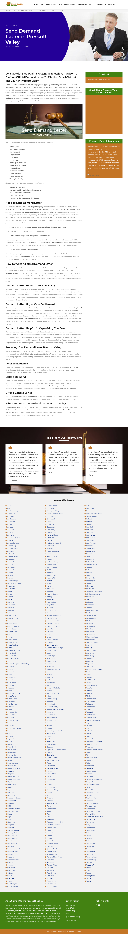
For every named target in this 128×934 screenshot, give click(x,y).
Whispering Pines (93, 811)
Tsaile (88, 728)
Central (10, 661)
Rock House (51, 873)
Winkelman (90, 852)
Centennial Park (13, 658)
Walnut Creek (91, 790)
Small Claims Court (67, 4)
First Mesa (11, 822)
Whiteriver (90, 822)
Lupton (49, 653)
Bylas (9, 613)
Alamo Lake (11, 513)
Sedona (89, 567)
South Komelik (92, 610)
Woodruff (90, 865)
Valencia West (91, 758)
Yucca (88, 878)
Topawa (89, 723)
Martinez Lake (52, 672)
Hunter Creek (52, 559)
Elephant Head (13, 811)
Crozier (10, 736)
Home (36, 4)
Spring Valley (91, 615)
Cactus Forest (12, 618)
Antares (10, 532)
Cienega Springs (13, 693)
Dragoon (10, 774)
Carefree (10, 634)
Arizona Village (12, 548)
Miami (49, 696)
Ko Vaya (50, 607)
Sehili (88, 570)
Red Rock (50, 862)
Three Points (91, 699)
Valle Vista (90, 766)
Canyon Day (12, 632)
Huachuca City (52, 556)
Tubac (88, 733)
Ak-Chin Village (13, 511)
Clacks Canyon (12, 699)
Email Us (72, 920)
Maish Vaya (51, 656)
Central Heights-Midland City (18, 664)
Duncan (10, 787)
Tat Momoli (90, 680)
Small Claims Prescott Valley (22, 10)
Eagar (9, 790)
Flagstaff (10, 825)
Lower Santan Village (55, 648)
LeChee (50, 632)
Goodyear (50, 508)
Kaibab (49, 581)
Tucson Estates (92, 739)
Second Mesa (91, 564)
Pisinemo (50, 835)
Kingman (50, 599)
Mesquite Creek (53, 693)
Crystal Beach (12, 739)
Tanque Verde (91, 677)
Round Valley (52, 886)
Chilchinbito (11, 672)
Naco (49, 723)
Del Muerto (11, 750)
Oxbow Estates (52, 758)
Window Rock (91, 849)
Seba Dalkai (90, 562)
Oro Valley (51, 755)
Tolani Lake (90, 701)
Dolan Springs (12, 763)
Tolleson (89, 704)
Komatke (50, 613)
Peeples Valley (52, 790)
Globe (9, 881)
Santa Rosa (90, 551)
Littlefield (50, 642)
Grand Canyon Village (55, 513)
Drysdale (10, 782)
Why (88, 825)
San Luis (89, 532)
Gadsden (10, 862)
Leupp (49, 634)
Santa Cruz (90, 548)
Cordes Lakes (12, 720)
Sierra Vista (90, 589)
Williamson (90, 843)
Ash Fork (10, 554)
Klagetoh (50, 605)
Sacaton (89, 511)
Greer (49, 522)
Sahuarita (90, 522)
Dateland (10, 744)
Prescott (50, 841)
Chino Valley (12, 677)
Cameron (11, 621)
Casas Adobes (12, 645)
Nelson (49, 728)
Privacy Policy (70, 911)
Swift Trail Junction (93, 672)
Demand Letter (84, 4)
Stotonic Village (92, 637)
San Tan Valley (91, 543)
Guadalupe (51, 527)
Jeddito (50, 570)
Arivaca (10, 540)
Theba (88, 696)
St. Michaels (90, 626)
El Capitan (11, 803)
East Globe (11, 795)
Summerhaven (92, 642)
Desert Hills (11, 755)
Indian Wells (51, 564)
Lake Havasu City (53, 621)
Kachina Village (52, 578)
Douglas (10, 771)
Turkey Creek (91, 744)
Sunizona (89, 658)
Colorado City (12, 712)
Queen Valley (52, 852)
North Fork (51, 742)
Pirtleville (50, 833)
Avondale (11, 559)
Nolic (49, 739)
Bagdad (10, 564)
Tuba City (89, 731)
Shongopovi (91, 581)
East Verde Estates (14, 798)
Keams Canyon (52, 594)
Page (49, 763)
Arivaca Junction (13, 543)
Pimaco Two (51, 809)
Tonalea (89, 709)
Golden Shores (12, 886)
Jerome (50, 573)
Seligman (90, 573)
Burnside (10, 610)
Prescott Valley (52, 843)
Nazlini (49, 725)
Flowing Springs (13, 830)
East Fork (10, 793)
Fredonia (10, 857)
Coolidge (10, 717)
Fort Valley (11, 846)
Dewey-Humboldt (14, 758)
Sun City (89, 648)
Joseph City (51, 575)
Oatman (50, 747)
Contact (112, 4)
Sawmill (89, 554)
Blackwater (11, 586)
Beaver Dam (12, 567)
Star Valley (90, 632)
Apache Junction (13, 538)
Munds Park (51, 720)
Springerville (91, 618)
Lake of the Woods (54, 626)
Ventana (89, 768)
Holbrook (50, 546)
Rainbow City (52, 854)
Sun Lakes (90, 653)
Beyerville (11, 575)
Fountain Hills (12, 852)
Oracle (49, 752)
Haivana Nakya (52, 535)
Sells (88, 575)
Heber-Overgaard (54, 543)
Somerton (90, 605)
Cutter (9, 742)
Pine (48, 814)
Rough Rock (51, 881)
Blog (67, 913)
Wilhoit (89, 835)
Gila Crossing (12, 870)
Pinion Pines (51, 827)
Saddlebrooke (91, 516)
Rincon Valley (52, 865)
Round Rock (51, 884)
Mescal (49, 691)
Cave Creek (11, 653)
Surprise (89, 666)
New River (51, 733)
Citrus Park (11, 696)
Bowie (9, 594)
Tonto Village (91, 717)
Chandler (10, 666)
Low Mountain (52, 645)
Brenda (10, 597)
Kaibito (49, 583)
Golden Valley (52, 505)
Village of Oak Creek (94, 779)
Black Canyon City (14, 583)
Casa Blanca (12, 640)
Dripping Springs (13, 779)
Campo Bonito (13, 626)
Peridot (49, 795)
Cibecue (10, 688)
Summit (89, 645)
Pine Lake (50, 817)
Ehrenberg (11, 801)
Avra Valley (11, 562)
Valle (88, 763)
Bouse (9, 591)
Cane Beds (11, 629)
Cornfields (11, 723)
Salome (89, 524)
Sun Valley (90, 656)
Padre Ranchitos (53, 760)
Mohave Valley (52, 707)
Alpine (9, 524)
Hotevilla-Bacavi (53, 551)
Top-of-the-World (93, 720)
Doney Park (11, 766)
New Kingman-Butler (55, 731)
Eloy (9, 819)
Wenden (89, 801)
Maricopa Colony (53, 669)
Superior (89, 664)
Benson (10, 573)
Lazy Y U (50, 629)
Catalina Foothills (13, 650)
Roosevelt (50, 878)
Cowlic (9, 733)
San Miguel (90, 538)
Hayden (50, 540)
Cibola (9, 691)
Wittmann (90, 862)
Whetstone (90, 809)
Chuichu (10, 685)
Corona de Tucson (14, 728)
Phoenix (50, 798)
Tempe (89, 691)
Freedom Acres (13, 860)
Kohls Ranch (51, 610)
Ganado (10, 865)
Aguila (9, 505)
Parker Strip (51, 774)
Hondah (50, 548)
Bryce (9, 599)
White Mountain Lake (94, 817)
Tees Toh (89, 688)
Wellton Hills (91, 798)
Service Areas (70, 905)
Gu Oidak (50, 524)
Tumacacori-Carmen (94, 742)
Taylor (88, 683)
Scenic (88, 556)
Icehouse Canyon (53, 562)
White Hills (90, 814)
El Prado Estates (13, 809)
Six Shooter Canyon (93, 594)
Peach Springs (52, 787)
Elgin (9, 817)
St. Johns (89, 623)
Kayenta (50, 591)
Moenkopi (51, 704)
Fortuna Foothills (13, 849)
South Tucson (91, 613)
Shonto (89, 583)
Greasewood (51, 516)
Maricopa (50, 666)
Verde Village (91, 771)
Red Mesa (50, 860)
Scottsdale (90, 559)
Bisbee (10, 578)
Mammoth (51, 658)
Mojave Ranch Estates (55, 709)
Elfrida (9, 814)
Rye (87, 505)
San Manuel (90, 535)
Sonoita (89, 607)
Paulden (50, 782)
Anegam (10, 530)
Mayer (49, 674)
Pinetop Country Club (55, 822)
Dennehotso (12, 752)
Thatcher (89, 693)
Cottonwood (12, 731)
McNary (50, 677)
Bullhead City (12, 607)
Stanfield (89, 629)
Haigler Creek (52, 532)
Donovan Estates (13, 768)
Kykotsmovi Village (54, 615)
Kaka (49, 586)
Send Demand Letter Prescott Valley (49, 10)
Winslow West (91, 857)
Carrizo (10, 637)
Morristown (51, 715)
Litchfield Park (52, 640)
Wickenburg (91, 827)
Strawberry (90, 640)
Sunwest (89, 661)
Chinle (9, 674)
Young (88, 873)
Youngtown (90, 876)
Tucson (89, 736)
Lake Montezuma (53, 623)
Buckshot (11, 605)
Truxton (89, 725)
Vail (87, 755)
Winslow (89, 854)
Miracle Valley (52, 699)
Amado (10, 527)
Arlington (10, 551)
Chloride (10, 680)
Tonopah (89, 712)
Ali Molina (11, 522)
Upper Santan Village (94, 750)
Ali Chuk (10, 516)
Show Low (90, 586)
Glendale (10, 878)
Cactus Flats (12, 615)
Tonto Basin (90, 715)
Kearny (49, 597)
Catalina (10, 648)
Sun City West (91, 650)
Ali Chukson (11, 519)
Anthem (10, 535)
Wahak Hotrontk (92, 784)
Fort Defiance (12, 838)
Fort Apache (12, 835)
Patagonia (51, 779)
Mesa (49, 685)
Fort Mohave (12, 841)
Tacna (88, 674)
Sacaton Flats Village (94, 513)
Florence (10, 827)
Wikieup (89, 833)
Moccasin (50, 701)
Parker (49, 771)
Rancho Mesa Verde (54, 857)
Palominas (51, 766)
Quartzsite (51, 846)
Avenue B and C (13, 556)
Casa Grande (12, 642)
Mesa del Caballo (53, 688)
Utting (88, 752)
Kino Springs (51, 602)
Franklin (10, 854)
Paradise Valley (52, 768)
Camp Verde (12, 623)
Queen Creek (52, 849)
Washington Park (92, 793)
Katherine (50, 589)
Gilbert (9, 873)
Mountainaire (52, 717)
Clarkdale (11, 701)
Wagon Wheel (91, 782)
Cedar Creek (12, 656)
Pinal (49, 811)
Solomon (89, 602)
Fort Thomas (12, 843)
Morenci (50, 712)
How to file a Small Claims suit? (99, 80)
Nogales (50, 736)
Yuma (88, 881)
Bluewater (11, 589)
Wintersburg (91, 860)
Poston (49, 838)
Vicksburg (90, 776)
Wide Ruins (90, 830)
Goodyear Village (53, 511)
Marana (50, 664)
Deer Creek (11, 747)
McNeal (50, 680)
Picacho (50, 801)
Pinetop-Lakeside (53, 825)
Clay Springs (12, 704)
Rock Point (51, 876)
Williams (89, 841)
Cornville (10, 725)
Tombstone (90, 707)
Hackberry (51, 530)
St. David (89, 621)
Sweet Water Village (94, 669)
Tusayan (89, 747)
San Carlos (90, 527)
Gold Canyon (12, 884)
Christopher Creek (14, 683)
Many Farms (51, 661)
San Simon (90, 540)
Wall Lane (90, 787)
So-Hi (88, 599)
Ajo (8, 508)
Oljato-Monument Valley (56, 750)
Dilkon (9, 760)
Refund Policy (100, 4)
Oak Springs (51, 744)
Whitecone (90, 819)
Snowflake (90, 597)
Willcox (89, 838)
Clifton (9, 709)
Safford (89, 519)
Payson (49, 784)
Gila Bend (11, 868)
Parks (49, 776)
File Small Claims (48, 4)
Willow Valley (91, 846)
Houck (49, 554)
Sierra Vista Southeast (94, 591)
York (88, 870)
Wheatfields (91, 806)
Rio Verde (50, 870)
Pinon (49, 830)
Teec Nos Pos (91, 685)
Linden (49, 637)
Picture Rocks (52, 803)
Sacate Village (91, 508)
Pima (49, 806)
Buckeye (10, 602)
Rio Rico (50, 868)
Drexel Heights (13, 776)
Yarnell (89, 868)
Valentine (90, 760)
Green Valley (51, 519)
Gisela (9, 876)
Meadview (51, 683)
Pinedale (50, 819)
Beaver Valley (12, 570)
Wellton (89, 795)
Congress (10, 715)
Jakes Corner (52, 567)
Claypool (10, 707)
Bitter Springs (12, 581)
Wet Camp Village (93, 803)
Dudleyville (11, 784)
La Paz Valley (52, 618)
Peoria (49, 793)
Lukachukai (51, 650)
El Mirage (10, 806)
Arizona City (11, 546)
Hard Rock (51, 538)
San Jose (89, 530)
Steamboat (90, 634)
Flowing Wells (12, 833)
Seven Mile (90, 578)
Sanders (89, 546)
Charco (10, 669)
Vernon (89, 774)
